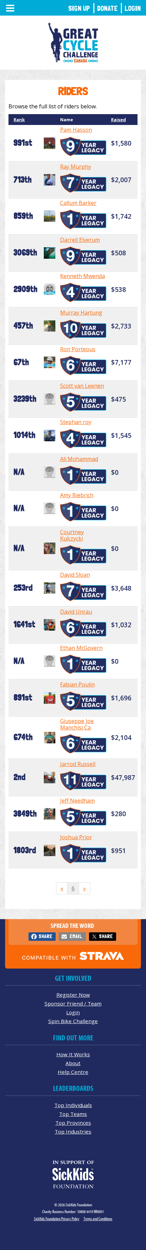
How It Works (73, 1054)
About (73, 1063)
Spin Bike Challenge (73, 1021)
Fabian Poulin (77, 684)
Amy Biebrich (76, 495)
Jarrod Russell (77, 764)
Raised (118, 119)
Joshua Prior (76, 837)
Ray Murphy (75, 166)
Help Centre (73, 1071)
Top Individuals (73, 1105)
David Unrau (76, 611)
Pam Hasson (76, 129)
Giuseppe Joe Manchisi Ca (77, 724)
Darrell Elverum (80, 239)
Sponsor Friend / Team (73, 1003)
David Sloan (75, 574)
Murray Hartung (81, 312)
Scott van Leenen (82, 385)
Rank (19, 119)
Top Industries (73, 1131)
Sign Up (79, 8)
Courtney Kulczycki (72, 535)
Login (133, 8)
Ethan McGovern (81, 648)
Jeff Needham (77, 800)
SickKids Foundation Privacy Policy (56, 1218)
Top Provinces (73, 1122)
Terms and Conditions (98, 1218)
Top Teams (73, 1113)
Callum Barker (78, 203)
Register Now (73, 994)
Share (45, 936)
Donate (107, 8)
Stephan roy (75, 422)
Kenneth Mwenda (82, 276)
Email (76, 936)
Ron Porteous (77, 349)
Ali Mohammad (79, 459)
